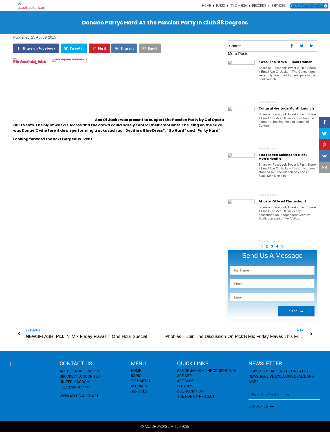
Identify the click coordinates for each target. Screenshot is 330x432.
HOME (206, 5)
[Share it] (324, 156)
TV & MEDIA (238, 5)
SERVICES (278, 5)
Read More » (268, 102)
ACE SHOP (185, 381)
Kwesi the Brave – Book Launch (285, 62)
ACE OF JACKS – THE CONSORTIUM (206, 370)
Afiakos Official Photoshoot (282, 201)
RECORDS (259, 5)
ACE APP (184, 376)
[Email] (324, 167)
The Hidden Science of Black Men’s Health (283, 157)
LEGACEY (184, 386)
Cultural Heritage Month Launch (286, 108)
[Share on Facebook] (324, 122)
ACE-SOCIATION (190, 391)
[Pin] (324, 144)
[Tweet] (324, 133)
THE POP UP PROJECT (196, 396)
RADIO (220, 5)
